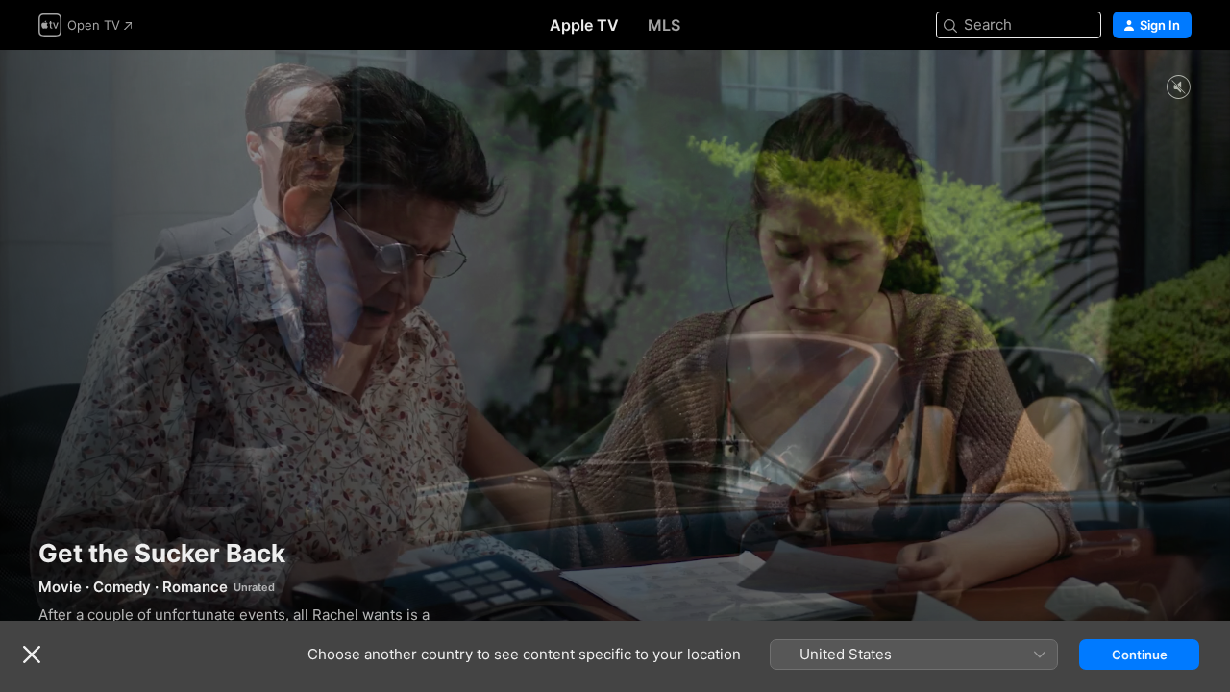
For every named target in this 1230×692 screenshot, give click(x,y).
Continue (1140, 654)
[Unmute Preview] (1178, 88)
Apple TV (584, 25)
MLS (664, 25)
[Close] (31, 654)
